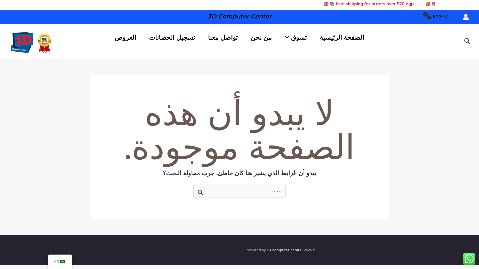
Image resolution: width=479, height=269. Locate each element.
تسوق (299, 37)
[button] (467, 41)
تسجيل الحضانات (172, 37)
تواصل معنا (223, 37)
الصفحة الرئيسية (342, 37)
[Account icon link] (466, 17)
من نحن (261, 37)
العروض (125, 37)
